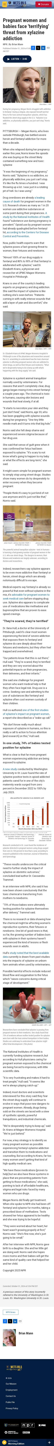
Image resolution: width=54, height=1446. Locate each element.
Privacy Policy (12, 1408)
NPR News (10, 1312)
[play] (4, 1442)
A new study (10, 769)
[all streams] (50, 1442)
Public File (10, 1402)
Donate (45, 4)
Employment (11, 1390)
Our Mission (11, 1384)
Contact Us (11, 1396)
